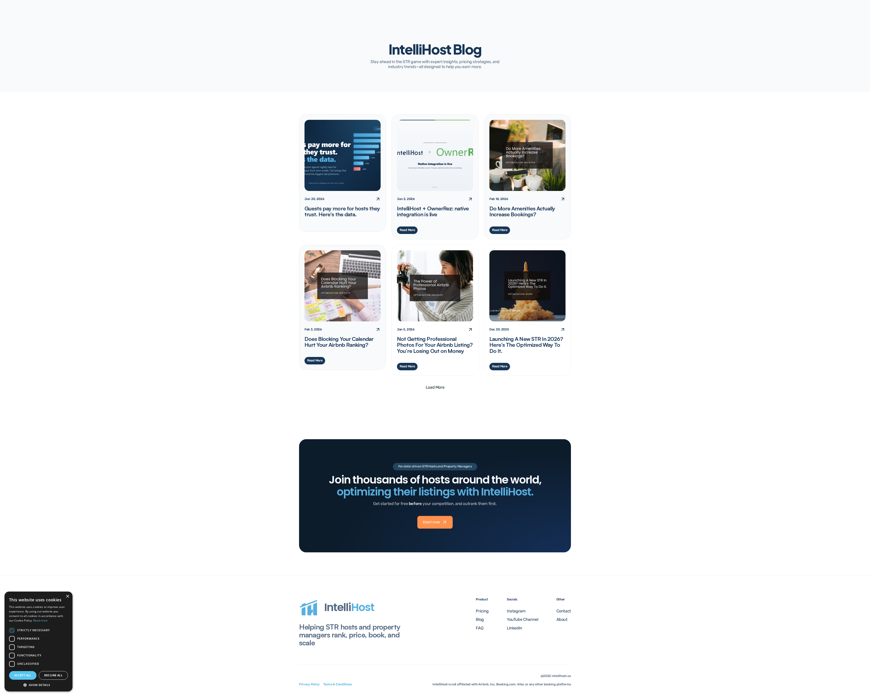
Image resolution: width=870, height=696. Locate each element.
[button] (38, 685)
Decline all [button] (53, 675)
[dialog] (38, 641)
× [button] (67, 596)
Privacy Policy (309, 684)
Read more (40, 620)
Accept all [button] (22, 675)
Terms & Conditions (337, 684)
